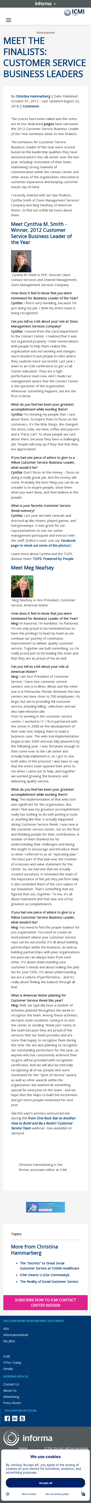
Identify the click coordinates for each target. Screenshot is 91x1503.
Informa (45, 3)
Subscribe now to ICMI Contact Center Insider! (45, 1303)
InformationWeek (15, 1335)
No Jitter (9, 1341)
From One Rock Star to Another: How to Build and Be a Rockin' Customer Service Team (43, 1123)
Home (23, 1448)
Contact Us (11, 1384)
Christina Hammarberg (33, 96)
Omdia (8, 1369)
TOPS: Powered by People (53, 558)
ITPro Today (12, 1362)
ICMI (6, 1356)
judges (49, 124)
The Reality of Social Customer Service (49, 1281)
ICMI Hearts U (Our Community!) (44, 1275)
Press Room (12, 1403)
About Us (10, 1390)
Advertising (11, 1397)
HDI (6, 1329)
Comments (31, 106)
